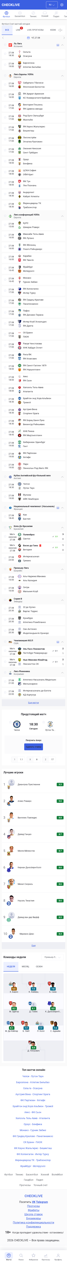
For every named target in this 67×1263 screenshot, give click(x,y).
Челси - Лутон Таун (32, 1076)
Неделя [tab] (11, 966)
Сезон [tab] (39, 966)
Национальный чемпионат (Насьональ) (34, 506)
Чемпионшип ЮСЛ (23, 640)
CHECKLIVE (11, 5)
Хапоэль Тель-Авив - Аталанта (33, 1118)
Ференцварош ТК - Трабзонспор (33, 1160)
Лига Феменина (22, 671)
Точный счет (41, 1185)
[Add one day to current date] (3, 38)
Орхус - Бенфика (33, 1124)
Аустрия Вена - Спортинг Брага (32, 1094)
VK (33, 1202)
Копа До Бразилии (23, 526)
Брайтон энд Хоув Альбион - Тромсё (33, 1106)
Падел (39, 1179)
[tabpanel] (33, 373)
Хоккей (45, 1174)
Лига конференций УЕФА (27, 214)
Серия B (18, 598)
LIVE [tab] (19, 29)
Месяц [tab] (25, 966)
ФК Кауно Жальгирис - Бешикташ (33, 1148)
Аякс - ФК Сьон (32, 1112)
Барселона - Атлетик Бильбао (32, 1082)
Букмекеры (33, 1218)
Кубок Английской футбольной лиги (32, 475)
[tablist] (29, 30)
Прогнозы (25, 1185)
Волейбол (57, 1174)
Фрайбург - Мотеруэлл (32, 1166)
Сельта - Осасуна (32, 1088)
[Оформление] (61, 4)
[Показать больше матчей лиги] (57, 45)
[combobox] (52, 4)
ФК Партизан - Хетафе (32, 1100)
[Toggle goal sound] (60, 30)
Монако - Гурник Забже (33, 1130)
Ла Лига (18, 43)
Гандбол (28, 1179)
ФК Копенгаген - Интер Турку (33, 1154)
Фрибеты (33, 1210)
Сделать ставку (33, 747)
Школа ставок (33, 1214)
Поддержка (33, 1226)
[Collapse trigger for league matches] (62, 45)
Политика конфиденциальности (33, 1222)
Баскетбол (32, 1174)
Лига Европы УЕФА (24, 74)
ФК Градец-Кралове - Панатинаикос (33, 1136)
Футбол (8, 1174)
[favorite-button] (5, 45)
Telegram (42, 1202)
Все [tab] (7, 30)
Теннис (19, 1174)
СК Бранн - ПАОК (32, 1142)
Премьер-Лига (21, 568)
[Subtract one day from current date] (64, 38)
